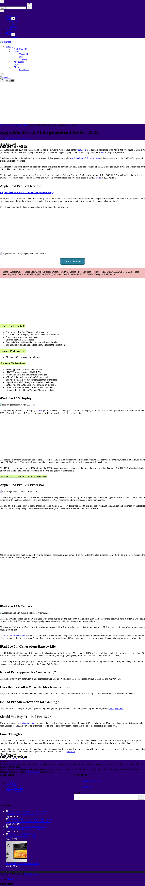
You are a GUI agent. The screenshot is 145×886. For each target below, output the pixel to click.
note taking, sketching (26, 723)
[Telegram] (18, 147)
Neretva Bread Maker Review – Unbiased (24, 829)
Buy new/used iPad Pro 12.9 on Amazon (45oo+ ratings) (27, 192)
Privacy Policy (12, 781)
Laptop (17, 64)
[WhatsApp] (22, 147)
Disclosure (10, 783)
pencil (72, 158)
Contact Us (24, 69)
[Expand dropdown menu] (14, 47)
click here (71, 751)
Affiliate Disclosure (14, 791)
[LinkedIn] (12, 147)
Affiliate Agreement (14, 788)
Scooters (23, 59)
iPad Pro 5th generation (14, 635)
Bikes (21, 57)
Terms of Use (12, 786)
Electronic (15, 139)
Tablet (29, 139)
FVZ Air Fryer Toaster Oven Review (22, 863)
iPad (23, 139)
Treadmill (23, 54)
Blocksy (12, 879)
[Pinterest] (8, 147)
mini (103, 152)
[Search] (141, 797)
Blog (8, 139)
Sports (16, 51)
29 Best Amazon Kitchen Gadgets (21, 837)
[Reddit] (15, 147)
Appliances (19, 62)
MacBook (81, 150)
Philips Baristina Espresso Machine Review (25, 814)
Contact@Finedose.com (90, 781)
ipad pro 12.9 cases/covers (88, 158)
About (16, 67)
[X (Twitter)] (5, 147)
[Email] (25, 147)
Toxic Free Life (20, 49)
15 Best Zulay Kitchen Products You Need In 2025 (28, 821)
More (8, 46)
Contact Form (86, 787)
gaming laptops (116, 708)
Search (77, 793)
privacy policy (33, 772)
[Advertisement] (72, 103)
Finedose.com (30, 874)
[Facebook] (1, 147)
